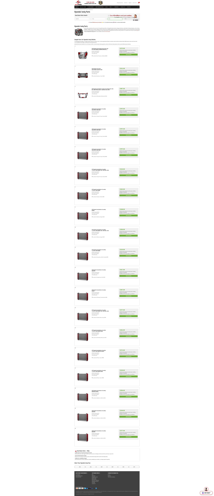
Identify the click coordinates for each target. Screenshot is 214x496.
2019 (112, 466)
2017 (134, 466)
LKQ (137, 30)
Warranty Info (94, 479)
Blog (107, 7)
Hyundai (87, 9)
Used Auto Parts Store (82, 9)
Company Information (113, 473)
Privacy (109, 474)
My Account (135, 2)
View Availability (128, 54)
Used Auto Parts (83, 7)
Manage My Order (120, 2)
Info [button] (111, 7)
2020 (101, 466)
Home (77, 7)
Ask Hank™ (93, 475)
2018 (123, 466)
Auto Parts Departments (81, 473)
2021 (91, 466)
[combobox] (82, 19)
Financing (116, 7)
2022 (80, 466)
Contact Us (126, 2)
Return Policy (94, 478)
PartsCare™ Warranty (95, 480)
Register (130, 2)
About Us (109, 475)
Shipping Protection (95, 481)
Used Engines (90, 7)
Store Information (107, 31)
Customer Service (96, 473)
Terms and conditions (111, 477)
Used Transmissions (99, 7)
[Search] (138, 7)
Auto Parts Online (76, 9)
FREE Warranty (96, 22)
